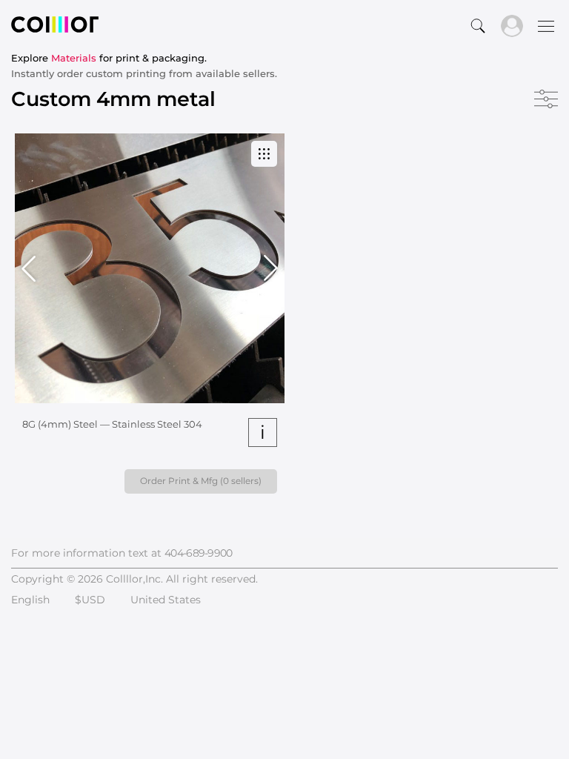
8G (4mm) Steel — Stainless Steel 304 (112, 424)
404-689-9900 (198, 553)
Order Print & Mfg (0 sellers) (201, 480)
